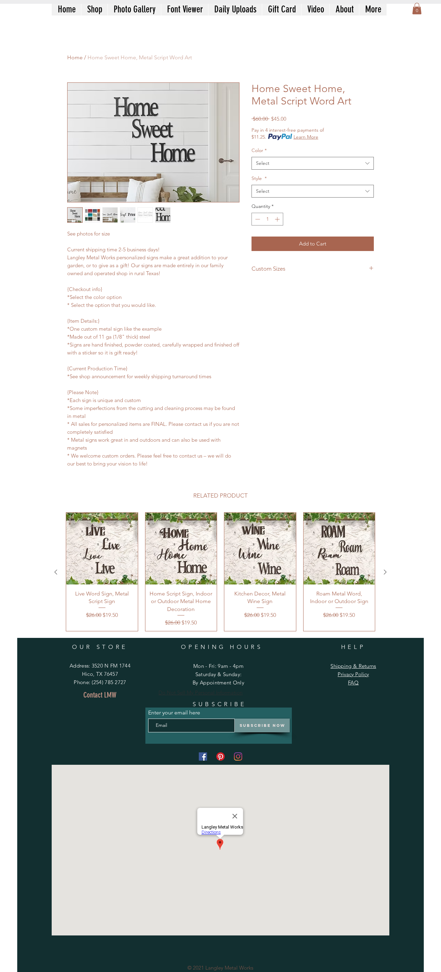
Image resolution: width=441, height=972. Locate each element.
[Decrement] (257, 219)
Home (75, 57)
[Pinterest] (220, 756)
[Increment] (278, 219)
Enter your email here (174, 712)
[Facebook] (203, 756)
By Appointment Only (218, 682)
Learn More (306, 137)
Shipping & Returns (353, 666)
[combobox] (313, 163)
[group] (220, 572)
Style (259, 178)
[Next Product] (385, 572)
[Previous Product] (56, 572)
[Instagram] (238, 756)
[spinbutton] (267, 219)
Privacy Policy (353, 674)
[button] (417, 8)
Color (259, 150)
